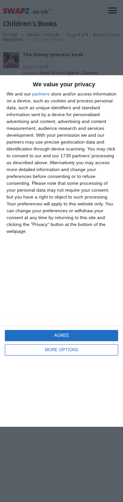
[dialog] (61, 251)
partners (41, 94)
